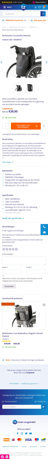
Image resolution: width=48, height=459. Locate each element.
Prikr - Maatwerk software (33, 455)
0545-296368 (13, 384)
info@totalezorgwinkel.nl (29, 384)
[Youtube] (30, 433)
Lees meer (6, 162)
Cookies (42, 446)
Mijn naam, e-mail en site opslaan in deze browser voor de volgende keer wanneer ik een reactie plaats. (22, 279)
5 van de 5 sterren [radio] (16, 249)
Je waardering (7, 246)
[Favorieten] (39, 7)
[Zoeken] (43, 13)
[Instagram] (22, 433)
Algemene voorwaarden (10, 446)
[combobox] (21, 13)
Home (4, 27)
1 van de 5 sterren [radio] (3, 249)
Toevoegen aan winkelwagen (23, 126)
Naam (5, 267)
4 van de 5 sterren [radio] (13, 249)
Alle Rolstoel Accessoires (18, 27)
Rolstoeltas (32, 27)
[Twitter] (26, 433)
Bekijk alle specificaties (12, 218)
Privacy (24, 446)
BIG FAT (21, 455)
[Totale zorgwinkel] (23, 7)
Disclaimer (33, 446)
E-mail (29, 267)
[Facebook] (17, 433)
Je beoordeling (7, 254)
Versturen (45, 407)
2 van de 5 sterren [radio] (6, 249)
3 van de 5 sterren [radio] (10, 249)
